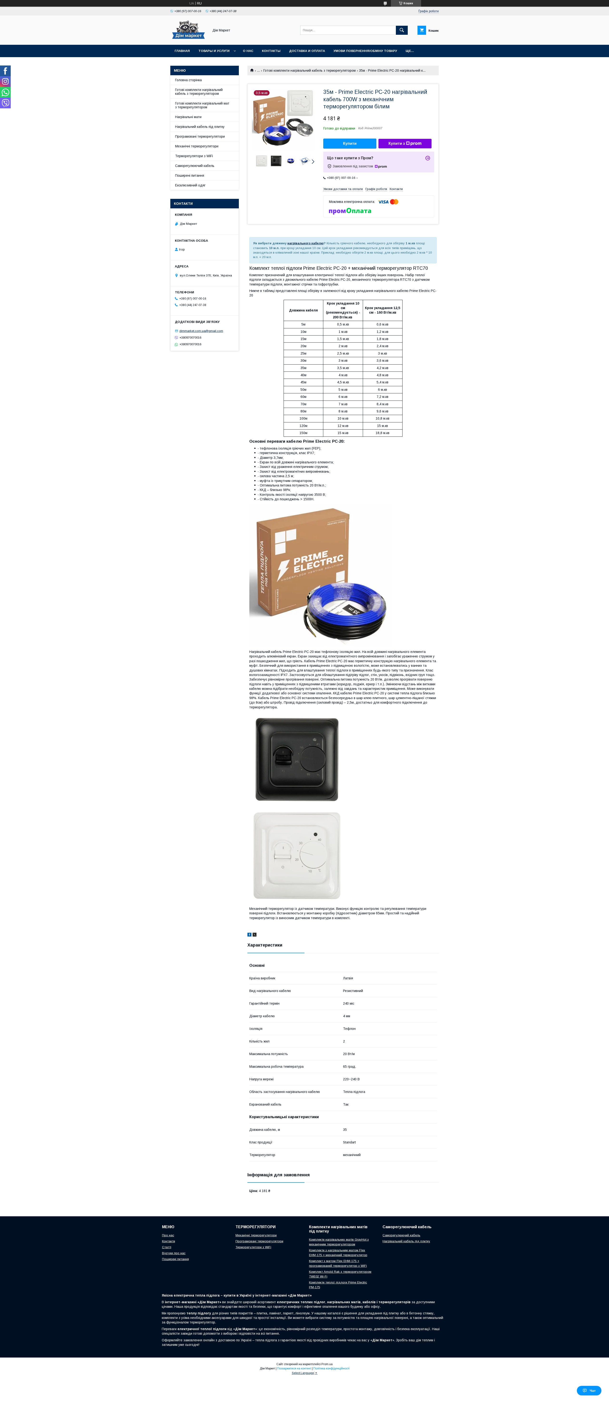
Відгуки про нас (174, 1253)
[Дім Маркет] (188, 38)
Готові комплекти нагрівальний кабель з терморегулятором (309, 70)
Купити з (396, 143)
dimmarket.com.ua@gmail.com (201, 331)
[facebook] (249, 935)
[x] (254, 935)
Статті (166, 1247)
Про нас (168, 1235)
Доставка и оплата (307, 51)
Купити (350, 143)
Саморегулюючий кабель (194, 166)
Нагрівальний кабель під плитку (200, 127)
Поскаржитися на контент (294, 1368)
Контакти (168, 1241)
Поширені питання (189, 175)
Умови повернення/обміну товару (365, 51)
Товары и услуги (214, 51)
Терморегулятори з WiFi (194, 156)
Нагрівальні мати (188, 117)
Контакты (271, 51)
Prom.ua (327, 1364)
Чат (593, 1391)
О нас (248, 51)
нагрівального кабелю (305, 243)
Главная (182, 51)
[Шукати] (402, 30)
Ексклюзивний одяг (190, 185)
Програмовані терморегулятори (200, 136)
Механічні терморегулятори (196, 146)
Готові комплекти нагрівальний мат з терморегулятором (202, 105)
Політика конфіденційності (331, 1368)
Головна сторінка (188, 80)
